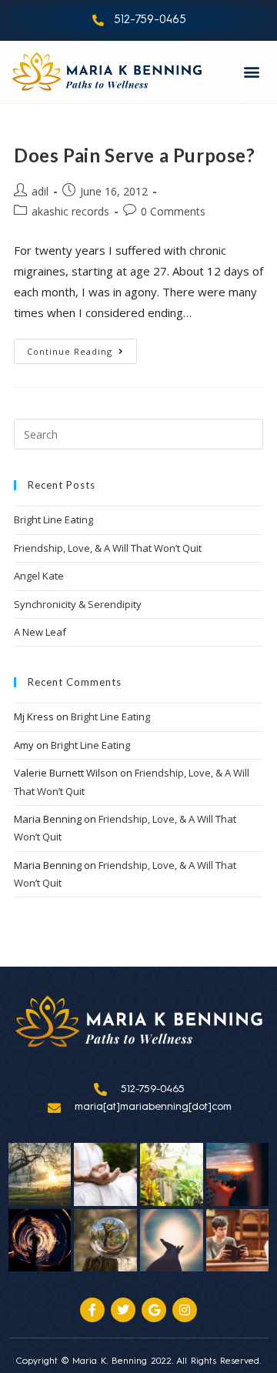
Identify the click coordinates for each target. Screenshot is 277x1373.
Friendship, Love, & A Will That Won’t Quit (108, 548)
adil (40, 191)
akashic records (70, 211)
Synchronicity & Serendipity (78, 604)
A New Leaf (40, 632)
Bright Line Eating (53, 519)
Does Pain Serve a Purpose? (134, 155)
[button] (252, 72)
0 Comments (173, 211)
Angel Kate (39, 576)
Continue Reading (82, 348)
